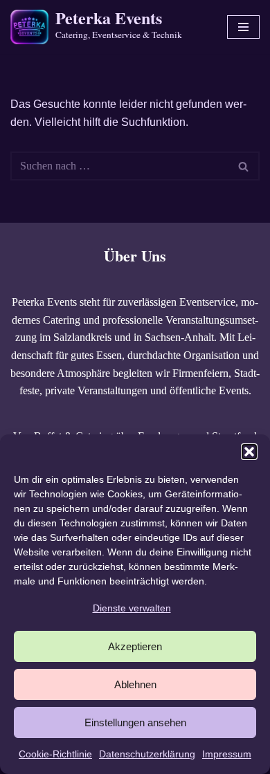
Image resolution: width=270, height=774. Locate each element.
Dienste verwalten (132, 608)
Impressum (226, 753)
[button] (249, 452)
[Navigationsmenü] (243, 27)
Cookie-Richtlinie (55, 753)
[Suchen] (244, 166)
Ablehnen (135, 684)
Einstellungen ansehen (135, 722)
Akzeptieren (135, 646)
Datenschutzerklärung (147, 753)
